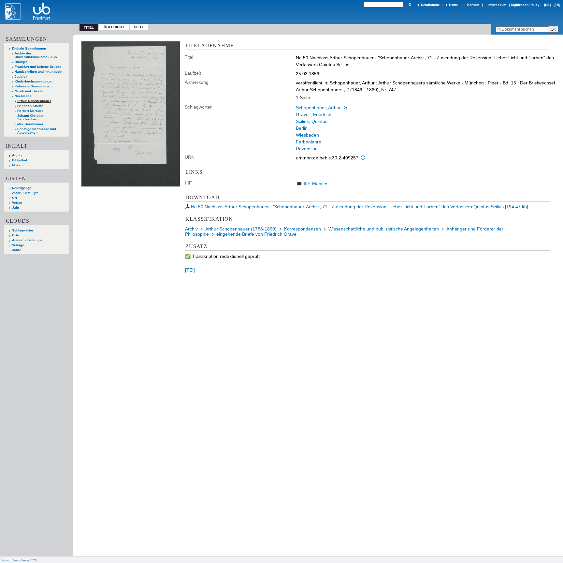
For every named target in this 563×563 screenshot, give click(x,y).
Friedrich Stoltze (30, 106)
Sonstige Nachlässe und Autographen (36, 130)
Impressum (497, 5)
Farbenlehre (308, 141)
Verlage (18, 245)
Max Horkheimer (30, 124)
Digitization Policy (525, 5)
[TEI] (190, 270)
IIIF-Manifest (317, 183)
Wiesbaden (307, 135)
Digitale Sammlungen (29, 48)
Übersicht (114, 26)
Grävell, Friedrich (313, 114)
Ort (14, 198)
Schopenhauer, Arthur (318, 107)
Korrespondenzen (302, 228)
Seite (139, 26)
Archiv (17, 155)
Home (453, 5)
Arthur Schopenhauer (34, 101)
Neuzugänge (22, 188)
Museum (18, 165)
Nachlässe (23, 96)
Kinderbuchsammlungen (34, 81)
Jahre (16, 250)
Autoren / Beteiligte (27, 240)
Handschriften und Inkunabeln (38, 71)
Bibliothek (20, 160)
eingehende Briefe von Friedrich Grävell (257, 234)
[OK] (409, 4)
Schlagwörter (22, 230)
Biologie (21, 62)
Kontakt (473, 5)
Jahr (15, 207)
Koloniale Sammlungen (33, 86)
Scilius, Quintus (311, 121)
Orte (15, 235)
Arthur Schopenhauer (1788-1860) (241, 228)
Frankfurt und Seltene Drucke (38, 66)
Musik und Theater (29, 91)
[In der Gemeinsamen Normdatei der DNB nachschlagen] (345, 107)
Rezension (307, 148)
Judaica (21, 76)
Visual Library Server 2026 (18, 560)
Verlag (17, 202)
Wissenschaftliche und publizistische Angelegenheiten (383, 228)
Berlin (302, 128)
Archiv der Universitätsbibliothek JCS (36, 55)
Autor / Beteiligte (25, 193)
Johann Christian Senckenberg (30, 117)
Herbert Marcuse (30, 110)
